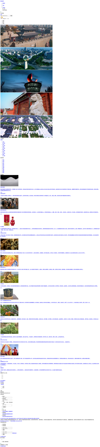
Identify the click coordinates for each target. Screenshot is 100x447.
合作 (4, 402)
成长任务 (4, 411)
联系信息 (4, 416)
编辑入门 (7, 411)
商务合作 (10, 416)
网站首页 (2, 1)
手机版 (3, 7)
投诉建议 (7, 416)
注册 (3, 5)
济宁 (3, 162)
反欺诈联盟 (11, 418)
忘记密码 (2, 436)
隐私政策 (29, 418)
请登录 (3, 3)
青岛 (3, 159)
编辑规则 (10, 411)
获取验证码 (14, 433)
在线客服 (7, 413)
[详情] (1, 139)
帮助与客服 (33, 418)
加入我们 (6, 418)
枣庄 (3, 166)
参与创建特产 (2, 380)
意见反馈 (10, 402)
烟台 (3, 163)
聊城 (3, 171)
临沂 (3, 168)
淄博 (3, 167)
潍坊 (3, 172)
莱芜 (3, 164)
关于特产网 (2, 418)
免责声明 (37, 418)
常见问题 (4, 413)
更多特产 (2, 381)
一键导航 (2, 384)
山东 (1, 14)
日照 (3, 169)
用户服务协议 (24, 418)
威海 (3, 161)
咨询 (7, 402)
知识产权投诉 (19, 418)
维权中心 (15, 418)
